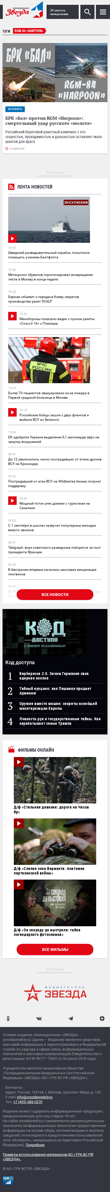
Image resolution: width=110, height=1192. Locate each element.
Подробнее (35, 1145)
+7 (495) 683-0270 (27, 1102)
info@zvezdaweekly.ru (34, 1097)
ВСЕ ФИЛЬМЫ (55, 949)
